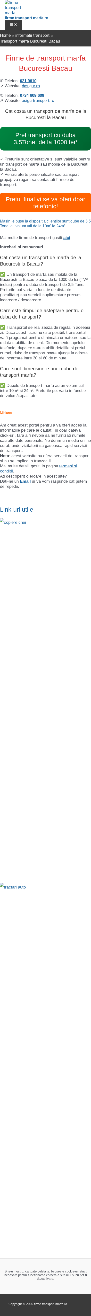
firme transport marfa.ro (26, 18)
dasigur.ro (31, 85)
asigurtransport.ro (38, 100)
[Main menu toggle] (13, 25)
